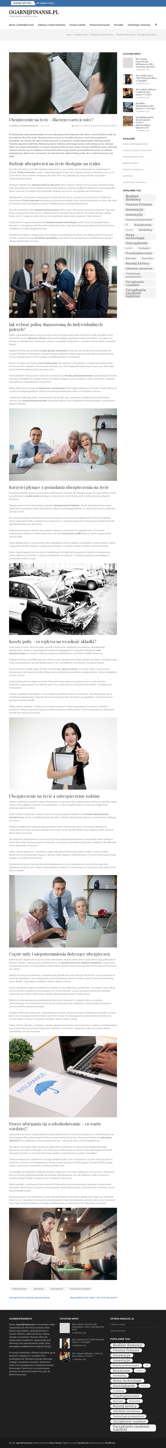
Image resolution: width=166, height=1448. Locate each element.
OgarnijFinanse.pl (34, 12)
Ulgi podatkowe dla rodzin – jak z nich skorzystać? (93, 1297)
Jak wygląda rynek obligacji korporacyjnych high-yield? (61, 3)
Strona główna (117, 1324)
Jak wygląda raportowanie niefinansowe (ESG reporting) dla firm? (145, 63)
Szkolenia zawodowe (139, 268)
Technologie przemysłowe (133, 275)
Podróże (129, 248)
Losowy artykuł (22, 3)
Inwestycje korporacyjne (139, 219)
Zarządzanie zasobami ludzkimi (136, 293)
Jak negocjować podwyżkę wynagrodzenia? (29, 1297)
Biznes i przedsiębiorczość (21, 25)
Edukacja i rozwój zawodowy (51, 25)
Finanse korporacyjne (100, 25)
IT (127, 224)
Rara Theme (55, 1443)
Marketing (145, 229)
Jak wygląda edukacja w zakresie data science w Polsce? (146, 92)
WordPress (110, 1443)
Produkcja (144, 248)
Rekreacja (131, 258)
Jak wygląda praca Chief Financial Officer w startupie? (146, 78)
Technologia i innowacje (138, 25)
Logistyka (129, 230)
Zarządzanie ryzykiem (80, 1289)
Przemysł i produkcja (133, 170)
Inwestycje (38, 1289)
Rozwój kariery (137, 263)
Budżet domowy (19, 1289)
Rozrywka (118, 25)
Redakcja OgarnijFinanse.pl (24, 126)
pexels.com (83, 1443)
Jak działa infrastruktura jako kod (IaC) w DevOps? (145, 106)
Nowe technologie (135, 236)
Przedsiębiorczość (139, 253)
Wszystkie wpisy (118, 1331)
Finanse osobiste (77, 25)
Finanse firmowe (139, 204)
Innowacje (134, 209)
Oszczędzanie (57, 1289)
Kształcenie (142, 224)
